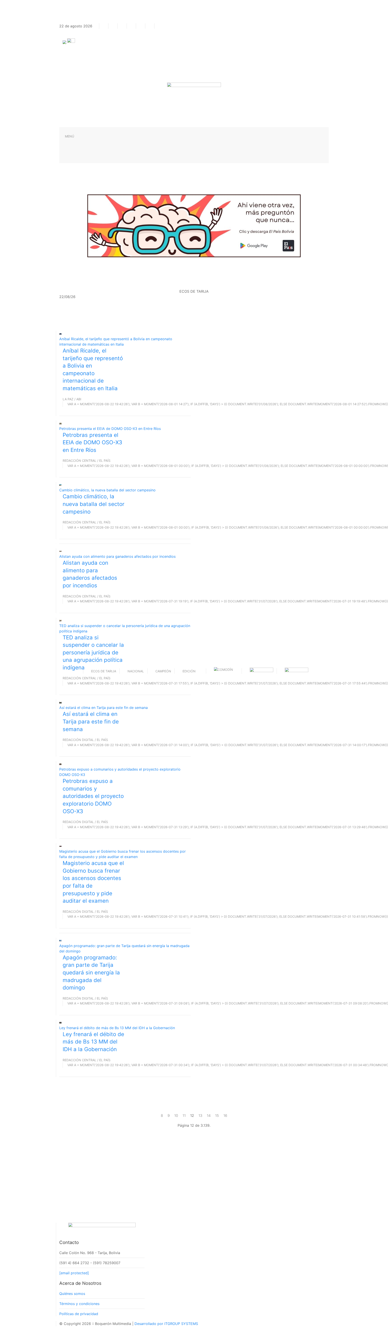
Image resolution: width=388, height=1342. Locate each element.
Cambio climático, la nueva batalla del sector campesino (107, 490)
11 (184, 1115)
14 (209, 1115)
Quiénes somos (72, 1293)
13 (200, 1115)
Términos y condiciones (79, 1303)
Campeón (163, 671)
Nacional (136, 671)
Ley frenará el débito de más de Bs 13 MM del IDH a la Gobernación (117, 1028)
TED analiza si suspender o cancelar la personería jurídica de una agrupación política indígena (93, 652)
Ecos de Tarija (103, 671)
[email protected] (74, 1273)
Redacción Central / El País (86, 460)
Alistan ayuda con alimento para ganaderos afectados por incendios (117, 556)
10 (176, 1115)
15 (217, 1115)
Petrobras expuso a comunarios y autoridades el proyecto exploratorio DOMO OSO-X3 (93, 796)
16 (225, 1115)
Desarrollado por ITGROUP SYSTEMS (166, 1323)
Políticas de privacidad (78, 1314)
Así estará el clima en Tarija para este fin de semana (103, 707)
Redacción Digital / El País (85, 740)
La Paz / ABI (72, 399)
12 (192, 1115)
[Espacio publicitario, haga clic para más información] (194, 225)
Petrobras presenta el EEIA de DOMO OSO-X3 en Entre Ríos (110, 428)
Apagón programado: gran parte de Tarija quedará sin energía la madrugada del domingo (91, 972)
